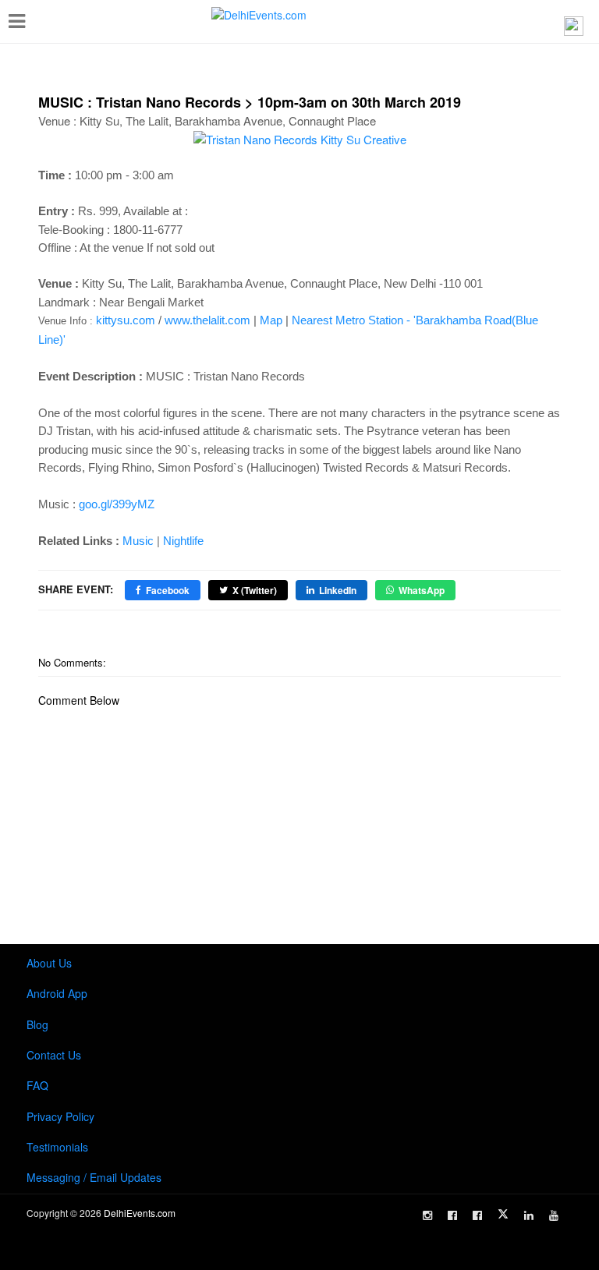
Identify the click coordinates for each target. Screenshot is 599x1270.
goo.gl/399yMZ (116, 504)
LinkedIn (337, 590)
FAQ (37, 1085)
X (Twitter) (254, 590)
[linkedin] (528, 1215)
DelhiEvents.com (139, 1212)
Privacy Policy (60, 1116)
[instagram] (427, 1215)
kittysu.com (125, 320)
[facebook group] (477, 1215)
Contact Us (54, 1055)
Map (271, 320)
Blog (37, 1024)
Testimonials (57, 1147)
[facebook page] (452, 1215)
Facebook (168, 590)
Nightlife (183, 540)
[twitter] (503, 1213)
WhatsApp (422, 590)
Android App (57, 993)
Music (138, 540)
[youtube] (553, 1215)
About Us (49, 963)
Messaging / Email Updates (94, 1177)
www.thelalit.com (207, 320)
